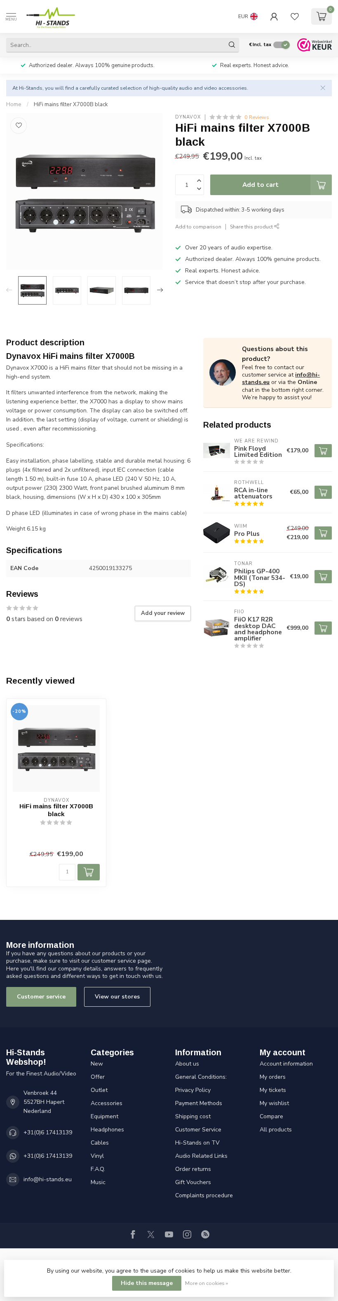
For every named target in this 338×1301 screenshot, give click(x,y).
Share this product (252, 226)
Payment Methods (198, 1103)
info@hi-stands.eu (47, 1179)
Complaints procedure (204, 1195)
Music (98, 1182)
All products (276, 1129)
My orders (273, 1077)
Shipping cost (193, 1116)
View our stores (117, 997)
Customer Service (198, 1129)
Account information (286, 1064)
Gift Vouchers (193, 1182)
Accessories (106, 1103)
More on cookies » (206, 1283)
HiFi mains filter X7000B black (71, 104)
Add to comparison (198, 226)
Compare (271, 1116)
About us (187, 1064)
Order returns (193, 1169)
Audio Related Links (201, 1156)
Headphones (107, 1129)
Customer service (41, 997)
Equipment (104, 1116)
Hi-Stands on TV (197, 1143)
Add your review (163, 613)
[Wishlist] (295, 16)
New (97, 1064)
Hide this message (147, 1283)
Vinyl (97, 1156)
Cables (100, 1143)
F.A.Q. (98, 1169)
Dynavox (188, 117)
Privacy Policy (193, 1090)
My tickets (273, 1090)
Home (13, 104)
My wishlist (274, 1103)
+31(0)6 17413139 (47, 1132)
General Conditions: (201, 1077)
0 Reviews (256, 117)
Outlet (99, 1090)
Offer (98, 1077)
